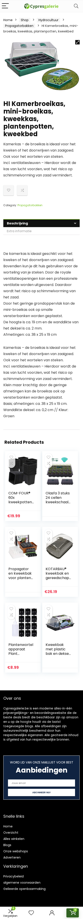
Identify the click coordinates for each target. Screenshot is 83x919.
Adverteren (12, 857)
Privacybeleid (13, 876)
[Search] (76, 6)
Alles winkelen (13, 839)
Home (8, 20)
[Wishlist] (31, 913)
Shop (25, 20)
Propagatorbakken (19, 26)
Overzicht (10, 832)
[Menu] (5, 6)
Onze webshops (15, 851)
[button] (77, 42)
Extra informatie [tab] (19, 231)
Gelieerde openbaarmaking (24, 889)
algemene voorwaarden (22, 882)
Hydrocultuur (48, 20)
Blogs (7, 845)
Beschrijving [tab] (17, 223)
